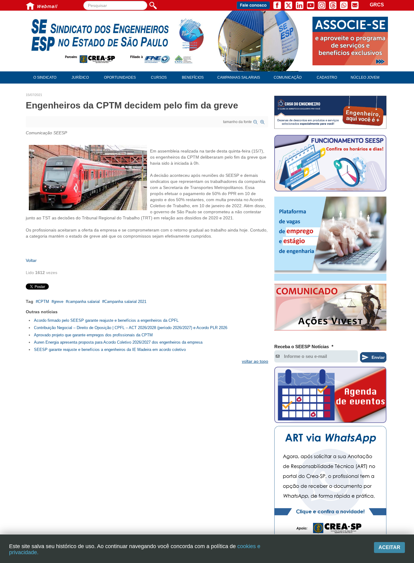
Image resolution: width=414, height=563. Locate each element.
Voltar (31, 260)
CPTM (43, 301)
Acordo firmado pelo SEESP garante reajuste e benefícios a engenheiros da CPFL (106, 320)
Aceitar (389, 547)
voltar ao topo (255, 361)
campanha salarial (84, 301)
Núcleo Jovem (365, 77)
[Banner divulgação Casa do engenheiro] (330, 112)
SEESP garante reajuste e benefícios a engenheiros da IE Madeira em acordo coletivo (110, 349)
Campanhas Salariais (238, 77)
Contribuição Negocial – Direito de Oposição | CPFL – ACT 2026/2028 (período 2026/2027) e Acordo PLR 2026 (130, 327)
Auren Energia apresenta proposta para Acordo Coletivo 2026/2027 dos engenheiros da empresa (118, 342)
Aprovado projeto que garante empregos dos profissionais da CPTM (93, 335)
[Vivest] (330, 308)
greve (58, 301)
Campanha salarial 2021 (125, 301)
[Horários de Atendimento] (330, 164)
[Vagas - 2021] (330, 239)
